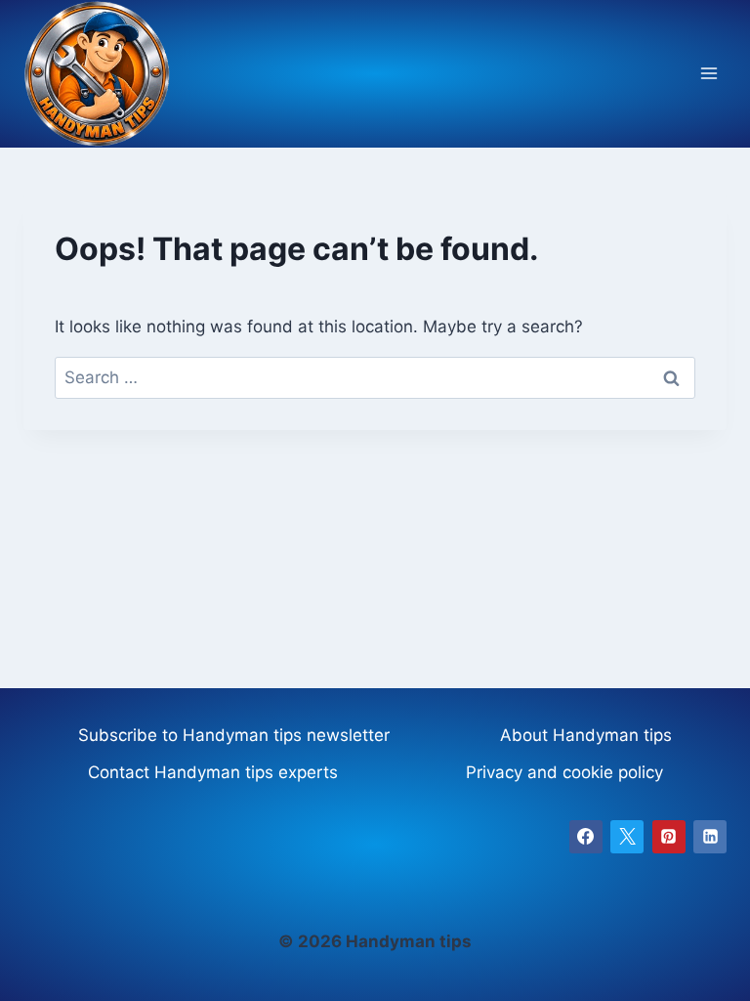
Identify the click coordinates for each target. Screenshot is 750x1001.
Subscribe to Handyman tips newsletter (234, 735)
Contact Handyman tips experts (213, 772)
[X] (627, 836)
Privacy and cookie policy (564, 772)
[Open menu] (708, 74)
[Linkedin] (710, 836)
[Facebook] (586, 836)
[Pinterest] (669, 836)
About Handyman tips (586, 735)
